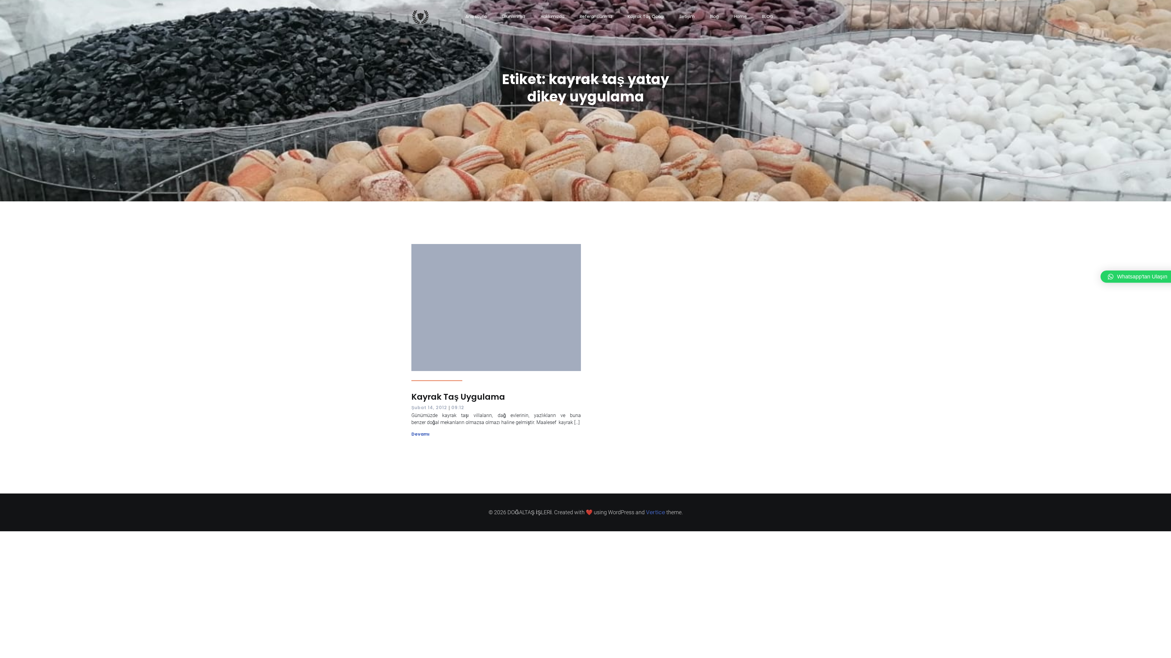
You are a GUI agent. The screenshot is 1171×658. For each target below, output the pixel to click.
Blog (714, 16)
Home (740, 16)
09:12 (457, 408)
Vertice (655, 512)
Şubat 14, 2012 (429, 408)
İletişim (687, 16)
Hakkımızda (552, 16)
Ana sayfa (476, 16)
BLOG (767, 16)
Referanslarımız (596, 16)
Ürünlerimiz (513, 16)
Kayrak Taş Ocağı (646, 16)
